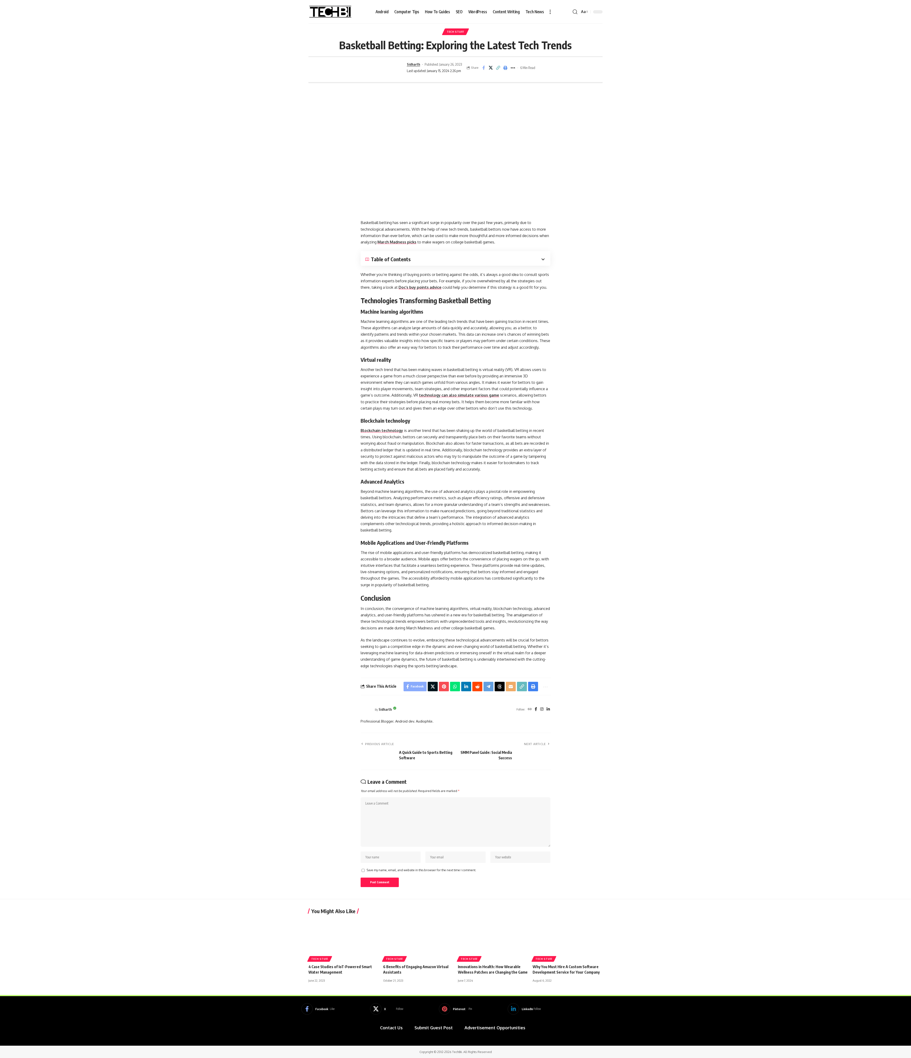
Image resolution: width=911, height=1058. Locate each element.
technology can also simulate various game (459, 395)
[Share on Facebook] (483, 68)
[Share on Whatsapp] (455, 686)
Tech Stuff (455, 31)
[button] (550, 12)
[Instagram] (542, 709)
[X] (386, 1009)
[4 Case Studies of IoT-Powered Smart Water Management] (343, 939)
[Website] (529, 709)
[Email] (511, 686)
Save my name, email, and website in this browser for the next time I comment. (421, 870)
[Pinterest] (455, 1009)
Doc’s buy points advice (420, 287)
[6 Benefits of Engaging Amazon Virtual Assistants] (418, 939)
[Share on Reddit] (477, 686)
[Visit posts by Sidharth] (390, 68)
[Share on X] (491, 68)
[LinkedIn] (548, 709)
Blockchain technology (382, 430)
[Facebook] (536, 709)
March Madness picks (396, 242)
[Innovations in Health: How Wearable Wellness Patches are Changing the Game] (493, 939)
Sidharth (413, 64)
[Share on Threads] (500, 686)
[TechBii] (330, 12)
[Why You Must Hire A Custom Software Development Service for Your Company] (568, 939)
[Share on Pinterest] (444, 686)
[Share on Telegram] (488, 686)
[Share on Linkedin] (466, 686)
